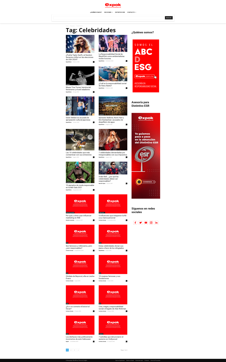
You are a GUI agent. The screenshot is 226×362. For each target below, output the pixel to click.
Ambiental (101, 114)
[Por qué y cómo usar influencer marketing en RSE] (80, 203)
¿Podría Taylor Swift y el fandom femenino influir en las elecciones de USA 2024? (79, 57)
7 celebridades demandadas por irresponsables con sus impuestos (113, 154)
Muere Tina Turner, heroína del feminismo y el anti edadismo (78, 88)
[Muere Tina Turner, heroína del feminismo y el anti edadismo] (80, 75)
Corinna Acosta (102, 220)
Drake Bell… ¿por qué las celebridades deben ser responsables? (109, 179)
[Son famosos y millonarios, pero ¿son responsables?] (80, 234)
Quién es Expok (130, 360)
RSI (100, 80)
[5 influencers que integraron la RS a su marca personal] (113, 203)
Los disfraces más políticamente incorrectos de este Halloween (79, 338)
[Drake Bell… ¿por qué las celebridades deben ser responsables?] (113, 168)
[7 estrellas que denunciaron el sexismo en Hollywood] (113, 325)
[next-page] (78, 350)
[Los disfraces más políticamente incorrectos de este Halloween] (80, 325)
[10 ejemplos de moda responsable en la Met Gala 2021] (80, 172)
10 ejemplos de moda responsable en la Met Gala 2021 (80, 186)
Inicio (67, 26)
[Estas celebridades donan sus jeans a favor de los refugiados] (113, 234)
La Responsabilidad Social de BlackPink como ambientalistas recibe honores (111, 56)
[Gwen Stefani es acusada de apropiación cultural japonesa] (80, 105)
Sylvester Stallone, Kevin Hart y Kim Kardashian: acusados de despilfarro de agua (111, 120)
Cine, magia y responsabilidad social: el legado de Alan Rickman (112, 308)
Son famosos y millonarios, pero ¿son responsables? (79, 247)
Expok (67, 341)
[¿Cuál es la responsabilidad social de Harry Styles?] (113, 73)
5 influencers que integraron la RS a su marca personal (112, 217)
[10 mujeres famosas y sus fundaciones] (113, 264)
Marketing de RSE (70, 212)
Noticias (101, 51)
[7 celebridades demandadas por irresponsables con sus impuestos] (113, 139)
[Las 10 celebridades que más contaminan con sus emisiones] (80, 139)
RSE (100, 149)
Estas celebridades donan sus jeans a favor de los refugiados (111, 247)
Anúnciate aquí (139, 360)
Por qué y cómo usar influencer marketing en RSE (78, 217)
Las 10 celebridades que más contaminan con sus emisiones (79, 154)
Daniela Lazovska (70, 220)
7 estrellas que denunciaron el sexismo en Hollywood (111, 338)
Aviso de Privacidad (155, 360)
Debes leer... (69, 52)
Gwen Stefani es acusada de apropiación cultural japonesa (78, 119)
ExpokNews (68, 61)
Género (67, 84)
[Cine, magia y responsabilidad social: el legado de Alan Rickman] (113, 294)
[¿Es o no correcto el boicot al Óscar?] (80, 294)
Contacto (147, 360)
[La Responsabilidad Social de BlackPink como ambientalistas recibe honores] (113, 43)
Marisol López (102, 183)
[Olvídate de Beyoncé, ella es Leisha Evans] (80, 264)
